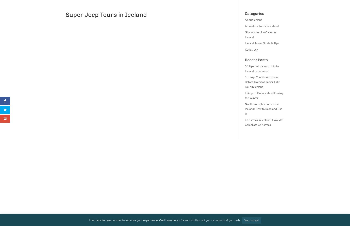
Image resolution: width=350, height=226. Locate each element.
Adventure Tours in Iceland (262, 26)
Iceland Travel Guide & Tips (262, 43)
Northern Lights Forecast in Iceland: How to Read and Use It (263, 108)
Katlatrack (251, 49)
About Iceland (253, 19)
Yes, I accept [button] (251, 220)
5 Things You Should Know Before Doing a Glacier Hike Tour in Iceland (262, 81)
